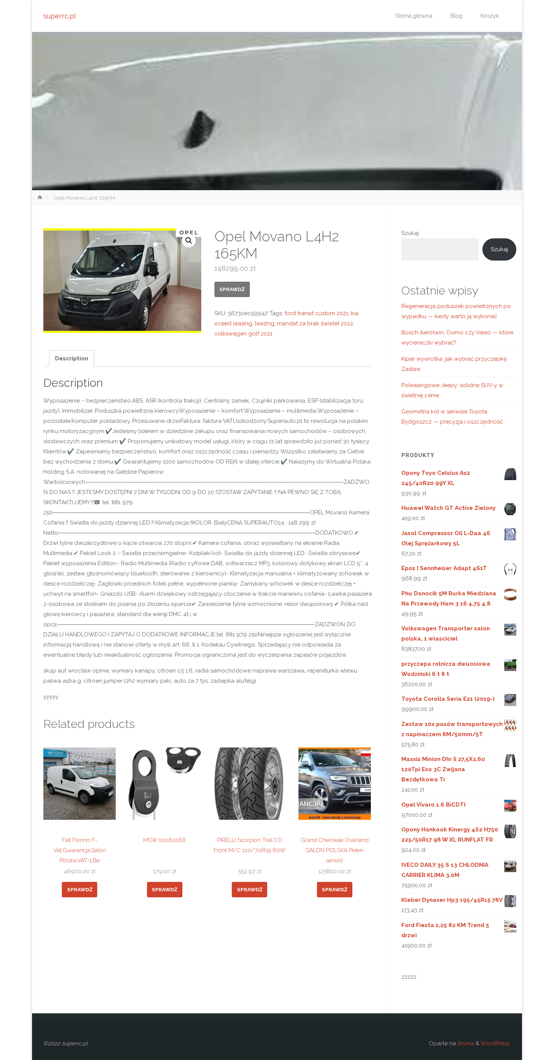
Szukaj (410, 233)
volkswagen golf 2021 (243, 333)
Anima (465, 1043)
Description (71, 358)
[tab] (71, 358)
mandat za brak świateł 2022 (315, 323)
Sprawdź (232, 289)
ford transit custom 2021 (316, 313)
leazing (264, 323)
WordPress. (496, 1043)
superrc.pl (59, 16)
